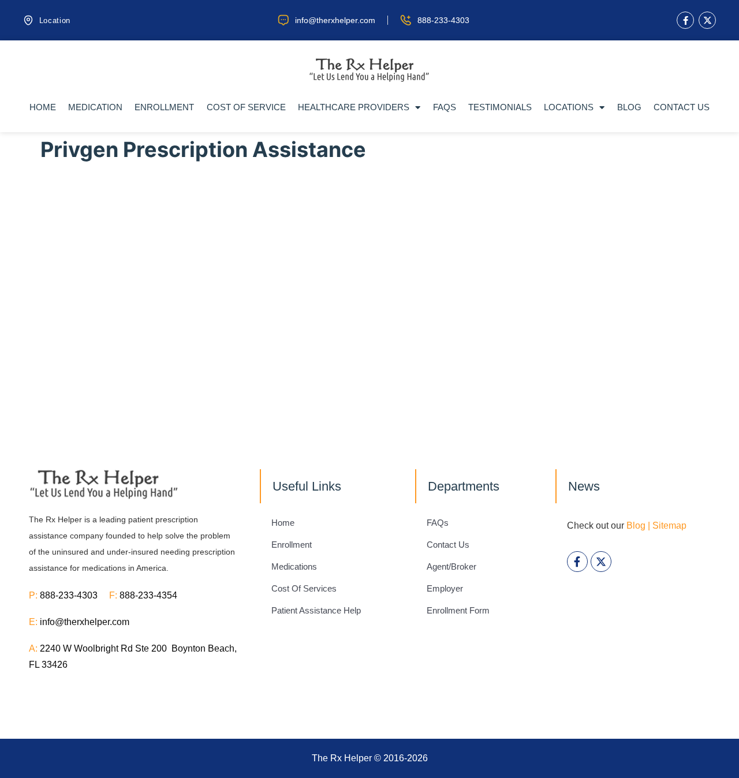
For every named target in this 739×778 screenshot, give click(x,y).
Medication (95, 107)
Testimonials (500, 107)
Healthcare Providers (353, 107)
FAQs (444, 107)
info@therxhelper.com (84, 622)
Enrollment (164, 107)
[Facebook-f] (685, 20)
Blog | (638, 525)
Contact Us (682, 107)
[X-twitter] (707, 20)
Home (42, 107)
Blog (629, 107)
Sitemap (669, 525)
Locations (569, 107)
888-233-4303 (74, 595)
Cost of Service (246, 107)
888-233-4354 (148, 595)
